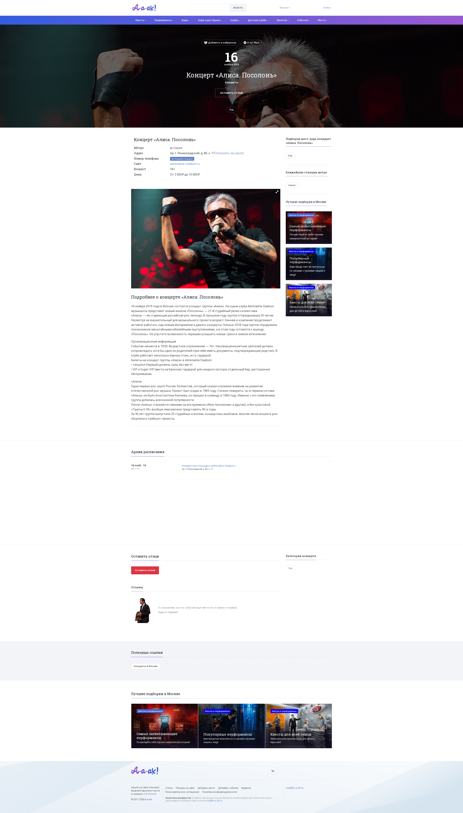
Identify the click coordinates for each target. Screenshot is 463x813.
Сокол (292, 185)
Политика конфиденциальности (219, 791)
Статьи (169, 787)
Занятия (282, 20)
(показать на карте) (229, 153)
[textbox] (210, 5)
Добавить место (206, 787)
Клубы (234, 20)
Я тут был (253, 42)
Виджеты (246, 787)
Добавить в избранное (222, 42)
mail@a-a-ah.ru (214, 800)
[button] (277, 192)
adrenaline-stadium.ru (185, 164)
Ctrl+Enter (150, 793)
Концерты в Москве (146, 666)
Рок (232, 109)
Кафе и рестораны (209, 20)
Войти (327, 7)
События (302, 20)
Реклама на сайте (185, 787)
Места (322, 20)
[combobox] (210, 8)
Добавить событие (228, 787)
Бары (185, 20)
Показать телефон (183, 158)
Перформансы (163, 20)
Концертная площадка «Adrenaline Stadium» (208, 465)
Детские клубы (257, 20)
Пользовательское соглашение (182, 791)
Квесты (140, 20)
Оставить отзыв (231, 92)
